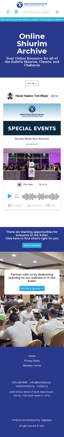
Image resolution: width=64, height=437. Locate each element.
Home (32, 356)
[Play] (10, 197)
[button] (8, 12)
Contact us (42, 386)
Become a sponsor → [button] (32, 288)
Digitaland (46, 420)
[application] (32, 196)
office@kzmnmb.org (40, 382)
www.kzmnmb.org (25, 386)
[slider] (40, 196)
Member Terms (32, 365)
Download (36, 205)
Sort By (31, 83)
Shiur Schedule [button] (32, 245)
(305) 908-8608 (19, 382)
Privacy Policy (32, 360)
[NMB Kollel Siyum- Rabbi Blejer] (32, 164)
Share (53, 205)
